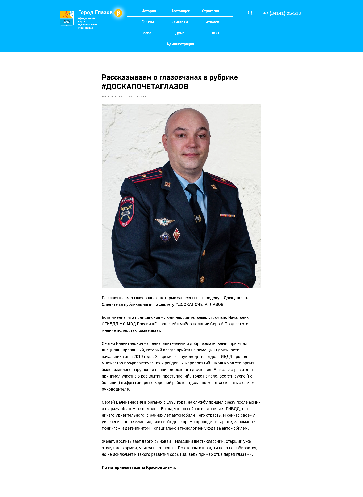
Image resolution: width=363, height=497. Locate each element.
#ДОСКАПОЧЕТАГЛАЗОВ (199, 304)
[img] (250, 12)
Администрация (180, 43)
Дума (179, 32)
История (148, 10)
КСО (215, 32)
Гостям (148, 21)
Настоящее (180, 10)
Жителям (180, 22)
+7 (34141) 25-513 (282, 13)
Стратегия (210, 10)
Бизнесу (212, 22)
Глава (146, 32)
